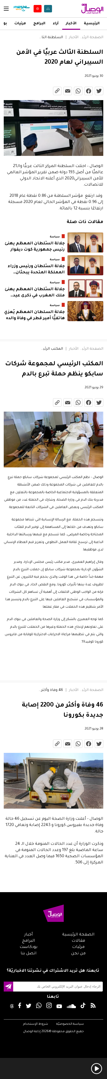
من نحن (78, 953)
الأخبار (71, 24)
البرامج (39, 24)
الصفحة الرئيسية (90, 38)
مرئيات (20, 24)
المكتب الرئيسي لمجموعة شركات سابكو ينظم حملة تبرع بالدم (50, 349)
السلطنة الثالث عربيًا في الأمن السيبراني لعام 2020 (50, 38)
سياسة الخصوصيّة (70, 1024)
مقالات (78, 941)
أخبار (28, 935)
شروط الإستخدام (35, 1024)
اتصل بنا (29, 953)
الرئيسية (92, 24)
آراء (55, 24)
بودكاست (29, 947)
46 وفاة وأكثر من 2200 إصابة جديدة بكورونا (50, 690)
